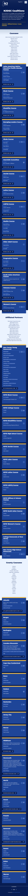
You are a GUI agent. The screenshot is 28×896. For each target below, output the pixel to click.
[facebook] (22, 72)
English (20, 2)
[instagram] (24, 72)
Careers (14, 886)
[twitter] (24, 142)
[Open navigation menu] (26, 2)
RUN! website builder (16, 892)
